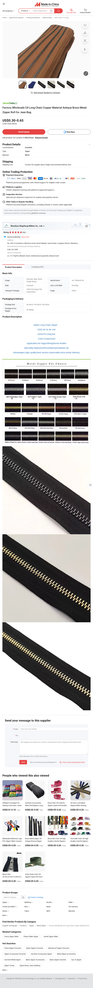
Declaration (71, 978)
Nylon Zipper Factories (34, 948)
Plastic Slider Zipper (31, 936)
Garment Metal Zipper (12, 960)
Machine (72, 911)
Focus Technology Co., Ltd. (31, 978)
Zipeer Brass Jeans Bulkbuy (30, 965)
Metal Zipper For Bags (61, 17)
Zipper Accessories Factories (15, 954)
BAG (26, 906)
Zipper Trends (9, 965)
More (4, 970)
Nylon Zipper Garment (58, 960)
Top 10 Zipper (76, 960)
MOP (48, 911)
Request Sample (41, 138)
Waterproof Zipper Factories (58, 948)
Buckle (48, 902)
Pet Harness (73, 906)
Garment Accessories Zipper (41, 954)
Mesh (48, 906)
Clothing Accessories (33, 17)
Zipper (4, 902)
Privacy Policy (82, 978)
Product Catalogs (36, 897)
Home (4, 17)
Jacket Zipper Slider (50, 936)
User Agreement (60, 978)
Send (23, 762)
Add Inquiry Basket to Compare (47, 92)
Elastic (4, 911)
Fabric (26, 911)
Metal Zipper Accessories (66, 954)
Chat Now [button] (70, 132)
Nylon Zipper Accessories (35, 960)
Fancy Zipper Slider (11, 936)
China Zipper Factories (12, 948)
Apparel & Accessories (16, 17)
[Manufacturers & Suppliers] (46, 4)
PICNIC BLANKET (9, 906)
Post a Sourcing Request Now (72, 762)
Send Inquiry (23, 132)
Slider (71, 902)
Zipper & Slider (47, 17)
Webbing (27, 902)
